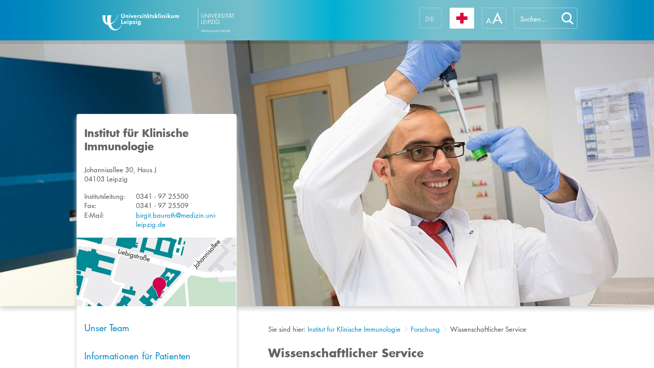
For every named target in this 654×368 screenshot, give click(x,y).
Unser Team (106, 327)
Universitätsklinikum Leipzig (198, 20)
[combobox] (536, 18)
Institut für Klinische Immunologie (354, 329)
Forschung (425, 329)
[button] (567, 18)
